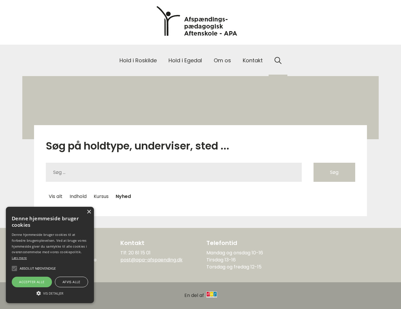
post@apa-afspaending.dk (151, 259)
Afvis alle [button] (71, 282)
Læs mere (19, 258)
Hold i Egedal (185, 60)
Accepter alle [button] (31, 282)
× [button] (89, 212)
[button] (50, 292)
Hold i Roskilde (138, 60)
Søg (334, 172)
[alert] (50, 255)
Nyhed (123, 196)
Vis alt (56, 196)
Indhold (78, 196)
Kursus (101, 196)
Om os (222, 60)
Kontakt (253, 60)
